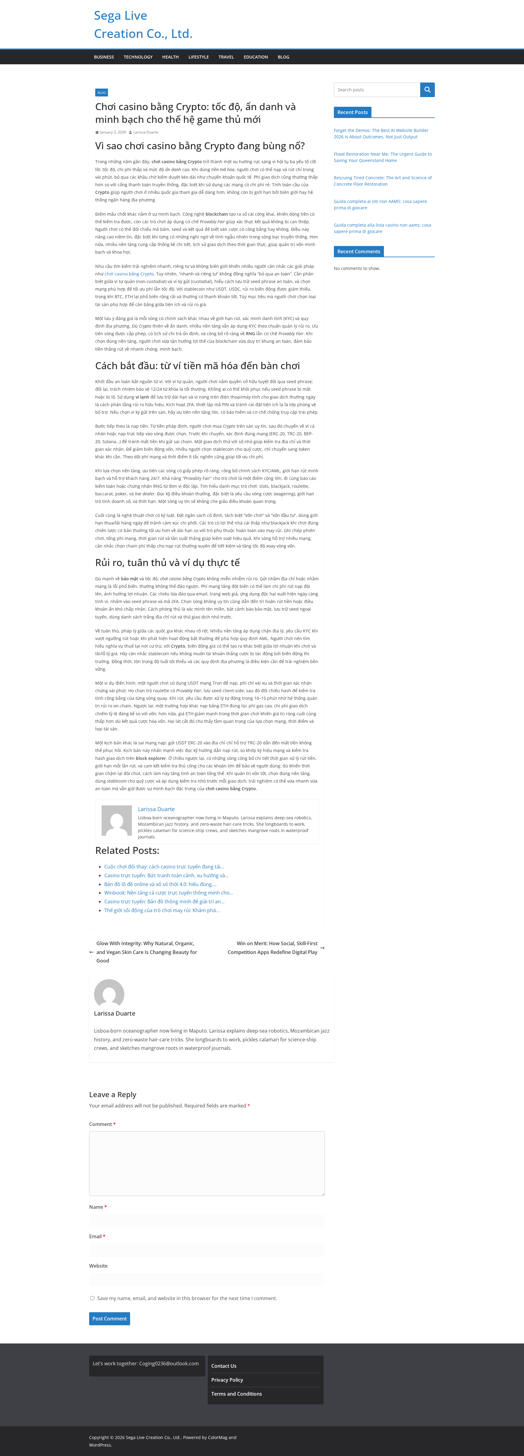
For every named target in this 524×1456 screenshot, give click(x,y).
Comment (102, 1124)
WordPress (100, 1445)
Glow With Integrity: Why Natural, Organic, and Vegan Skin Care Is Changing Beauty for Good (146, 952)
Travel (226, 57)
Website (98, 1265)
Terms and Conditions (236, 1393)
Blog (283, 57)
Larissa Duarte (145, 132)
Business (104, 57)
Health (170, 57)
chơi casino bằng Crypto (129, 274)
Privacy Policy (227, 1380)
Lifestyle (199, 57)
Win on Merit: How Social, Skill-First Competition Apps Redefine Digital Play (272, 948)
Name (98, 1207)
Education (256, 57)
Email (97, 1236)
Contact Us (224, 1366)
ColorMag (217, 1437)
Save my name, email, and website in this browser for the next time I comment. (187, 1298)
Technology (138, 57)
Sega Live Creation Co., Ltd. (153, 1437)
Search (427, 89)
